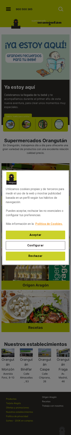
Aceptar (35, 234)
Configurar (35, 245)
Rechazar (35, 256)
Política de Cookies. (49, 223)
